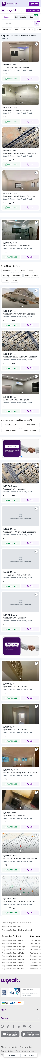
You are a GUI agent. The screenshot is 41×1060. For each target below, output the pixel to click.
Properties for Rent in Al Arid (12, 943)
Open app (34, 4)
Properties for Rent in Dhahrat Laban (13, 969)
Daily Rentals (20, 17)
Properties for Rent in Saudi (19, 923)
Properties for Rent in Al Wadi (13, 962)
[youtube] (24, 1026)
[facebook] (13, 1026)
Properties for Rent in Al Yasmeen (13, 966)
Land (23, 29)
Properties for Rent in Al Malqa (13, 947)
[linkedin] (18, 1026)
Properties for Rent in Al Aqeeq (13, 940)
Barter (33, 16)
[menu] (3, 10)
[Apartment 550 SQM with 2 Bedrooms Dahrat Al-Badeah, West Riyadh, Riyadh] (20, 516)
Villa (16, 29)
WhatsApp (12, 78)
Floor (31, 29)
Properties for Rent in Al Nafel (13, 953)
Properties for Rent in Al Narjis (13, 956)
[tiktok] (7, 1026)
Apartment (7, 29)
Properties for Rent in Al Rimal (13, 959)
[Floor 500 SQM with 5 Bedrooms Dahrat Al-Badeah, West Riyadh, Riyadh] (20, 559)
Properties (8, 17)
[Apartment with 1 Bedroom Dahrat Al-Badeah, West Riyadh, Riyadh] (20, 602)
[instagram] (2, 1026)
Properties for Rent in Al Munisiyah (13, 950)
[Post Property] (23, 10)
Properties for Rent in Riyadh (12, 926)
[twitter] (29, 1026)
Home (4, 923)
